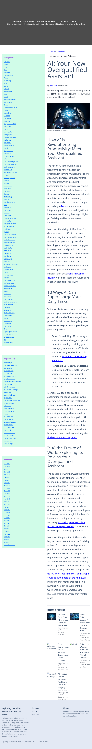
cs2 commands (8, 417)
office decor (7, 251)
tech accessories (9, 145)
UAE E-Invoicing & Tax (11, 162)
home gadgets (8, 275)
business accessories (10, 302)
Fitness (6, 78)
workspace (7, 140)
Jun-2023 (7, 504)
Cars (5, 70)
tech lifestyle (8, 321)
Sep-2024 (7, 526)
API (5, 340)
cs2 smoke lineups (9, 395)
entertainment (8, 425)
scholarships (8, 363)
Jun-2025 (7, 542)
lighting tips (7, 267)
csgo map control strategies (12, 382)
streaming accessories (11, 264)
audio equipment (9, 178)
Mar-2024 (7, 510)
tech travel (7, 216)
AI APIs (6, 175)
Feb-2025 (7, 531)
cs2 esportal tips (9, 411)
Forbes (64, 206)
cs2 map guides (9, 436)
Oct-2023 (7, 488)
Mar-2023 (7, 521)
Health (6, 97)
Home (52, 51)
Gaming (6, 64)
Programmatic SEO (10, 124)
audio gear (7, 207)
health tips (7, 229)
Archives (35, 714)
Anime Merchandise (10, 172)
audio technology (9, 243)
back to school (8, 245)
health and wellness (10, 218)
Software (7, 73)
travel (6, 148)
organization (8, 310)
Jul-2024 (6, 523)
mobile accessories (10, 234)
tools (5, 205)
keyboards (7, 294)
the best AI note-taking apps (62, 437)
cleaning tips (8, 186)
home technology (9, 313)
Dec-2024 (7, 467)
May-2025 (7, 539)
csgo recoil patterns (10, 422)
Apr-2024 (7, 491)
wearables (7, 143)
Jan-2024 (7, 483)
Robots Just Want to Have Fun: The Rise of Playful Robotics (85, 651)
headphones (8, 315)
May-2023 (7, 464)
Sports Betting (8, 288)
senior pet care (8, 371)
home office (7, 221)
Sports (6, 105)
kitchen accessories (10, 286)
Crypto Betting (8, 334)
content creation (9, 305)
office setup (7, 127)
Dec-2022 (7, 477)
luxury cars (7, 392)
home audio (7, 118)
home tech (7, 326)
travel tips (7, 307)
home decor (8, 191)
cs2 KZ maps (8, 368)
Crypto (6, 329)
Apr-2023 (7, 475)
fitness (6, 129)
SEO (5, 83)
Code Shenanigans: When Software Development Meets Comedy (63, 652)
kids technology (9, 226)
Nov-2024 (7, 507)
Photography (8, 91)
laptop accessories (10, 224)
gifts (5, 159)
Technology (61, 51)
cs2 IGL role (7, 430)
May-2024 (7, 502)
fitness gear (7, 210)
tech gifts (7, 261)
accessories (7, 183)
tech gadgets (8, 135)
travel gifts (7, 253)
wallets (6, 318)
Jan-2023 (7, 496)
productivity (7, 154)
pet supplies (8, 189)
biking (6, 272)
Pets (5, 67)
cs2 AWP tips (8, 373)
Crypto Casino (8, 151)
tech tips (6, 199)
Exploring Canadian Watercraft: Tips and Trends (46, 21)
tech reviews (8, 170)
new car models (9, 409)
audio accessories (9, 167)
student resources (9, 240)
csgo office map (9, 419)
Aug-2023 (7, 529)
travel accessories (9, 202)
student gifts (8, 248)
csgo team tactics (9, 379)
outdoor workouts (9, 433)
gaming (6, 232)
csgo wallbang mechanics (12, 400)
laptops (6, 278)
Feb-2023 (7, 515)
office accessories (9, 280)
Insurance (7, 110)
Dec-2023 (7, 494)
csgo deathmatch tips (10, 365)
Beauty (6, 86)
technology (7, 113)
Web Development (10, 100)
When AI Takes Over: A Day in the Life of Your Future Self (63, 620)
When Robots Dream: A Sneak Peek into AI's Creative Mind (85, 622)
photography (8, 197)
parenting (7, 213)
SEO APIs (7, 116)
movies (6, 414)
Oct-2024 (7, 512)
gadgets (6, 180)
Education (7, 62)
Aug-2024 (7, 480)
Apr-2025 (7, 534)
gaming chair (8, 384)
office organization (10, 237)
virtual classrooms (9, 376)
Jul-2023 (6, 469)
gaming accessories (10, 164)
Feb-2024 (7, 485)
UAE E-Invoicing (9, 337)
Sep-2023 (7, 472)
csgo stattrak (8, 398)
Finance (6, 89)
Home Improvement (10, 108)
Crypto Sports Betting (10, 332)
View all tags (8, 444)
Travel (6, 94)
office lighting (8, 299)
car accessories (9, 156)
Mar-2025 (7, 537)
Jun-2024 (7, 518)
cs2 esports (7, 406)
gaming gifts (8, 132)
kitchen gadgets (9, 283)
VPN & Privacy (8, 342)
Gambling (7, 121)
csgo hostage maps (10, 438)
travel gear (7, 256)
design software (9, 403)
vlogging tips (8, 259)
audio (6, 291)
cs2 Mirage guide (9, 387)
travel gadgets (8, 270)
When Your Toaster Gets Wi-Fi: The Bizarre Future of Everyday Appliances (62, 682)
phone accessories (10, 137)
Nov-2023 (7, 499)
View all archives (9, 545)
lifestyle (6, 194)
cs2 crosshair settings (11, 390)
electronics (7, 297)
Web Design (8, 102)
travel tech (7, 324)
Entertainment (8, 75)
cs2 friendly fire (9, 427)
